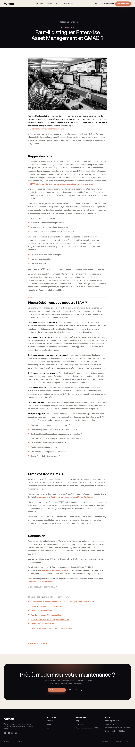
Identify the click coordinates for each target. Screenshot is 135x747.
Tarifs (49, 4)
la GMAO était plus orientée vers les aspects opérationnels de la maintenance (61, 184)
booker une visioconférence (41, 582)
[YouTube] (9, 733)
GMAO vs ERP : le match (41, 610)
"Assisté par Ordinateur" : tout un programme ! (51, 628)
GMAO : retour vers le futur (43, 624)
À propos (49, 728)
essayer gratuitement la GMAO (55, 570)
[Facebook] (12, 733)
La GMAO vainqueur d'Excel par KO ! (47, 606)
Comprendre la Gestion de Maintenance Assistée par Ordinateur (65, 497)
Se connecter (109, 4)
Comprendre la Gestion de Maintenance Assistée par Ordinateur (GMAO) (62, 602)
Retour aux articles (68, 22)
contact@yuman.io (112, 721)
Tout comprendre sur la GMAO (87, 728)
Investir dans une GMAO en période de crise (50, 619)
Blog (57, 4)
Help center (68, 4)
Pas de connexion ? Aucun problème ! (47, 615)
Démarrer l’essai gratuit (77, 690)
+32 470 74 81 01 (111, 724)
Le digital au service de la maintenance (47, 129)
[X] (16, 733)
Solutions (39, 4)
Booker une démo (123, 3)
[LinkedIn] (5, 733)
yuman (9, 4)
